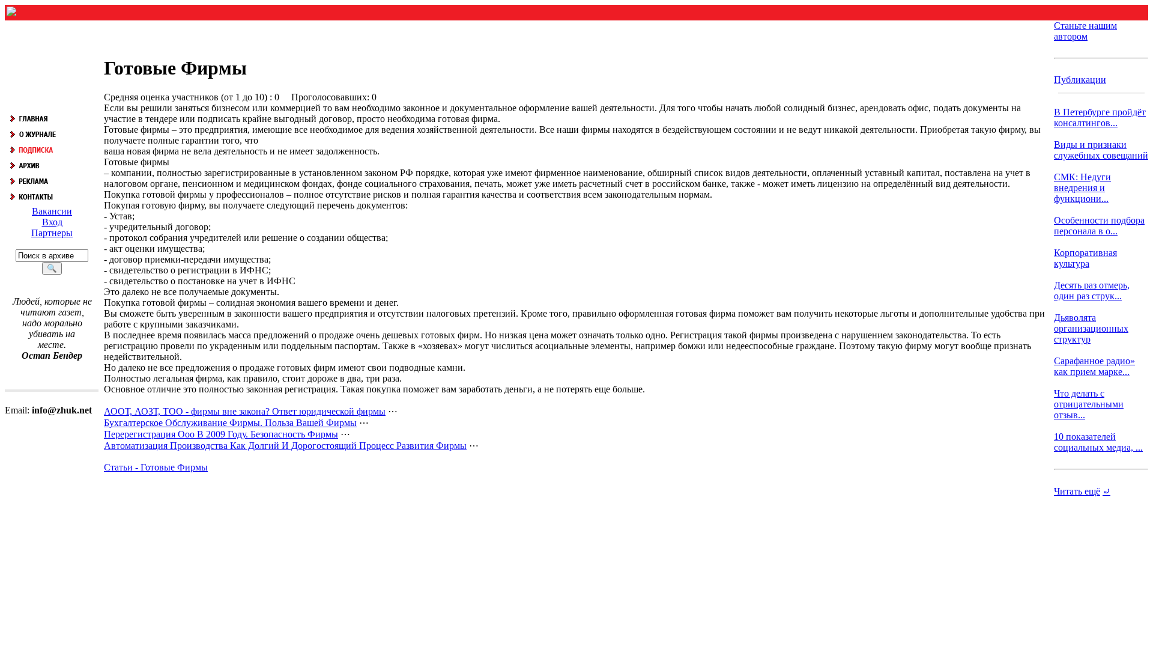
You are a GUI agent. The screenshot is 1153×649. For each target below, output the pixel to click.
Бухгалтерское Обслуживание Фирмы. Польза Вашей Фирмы (230, 423)
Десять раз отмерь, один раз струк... (1092, 290)
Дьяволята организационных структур (1091, 328)
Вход (52, 222)
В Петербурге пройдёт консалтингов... (1100, 117)
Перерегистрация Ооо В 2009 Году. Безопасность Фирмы (221, 434)
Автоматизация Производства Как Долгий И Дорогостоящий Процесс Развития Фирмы (285, 445)
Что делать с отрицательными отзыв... (1089, 404)
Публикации (1080, 80)
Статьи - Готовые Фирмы (156, 467)
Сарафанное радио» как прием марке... (1094, 366)
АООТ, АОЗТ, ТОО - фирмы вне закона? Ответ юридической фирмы (245, 411)
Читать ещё (1077, 491)
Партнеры (52, 233)
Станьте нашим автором (1085, 30)
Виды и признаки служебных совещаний (1101, 149)
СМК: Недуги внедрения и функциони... (1082, 188)
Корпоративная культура (1085, 258)
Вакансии (52, 211)
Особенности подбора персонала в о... (1099, 225)
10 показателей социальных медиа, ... (1098, 441)
